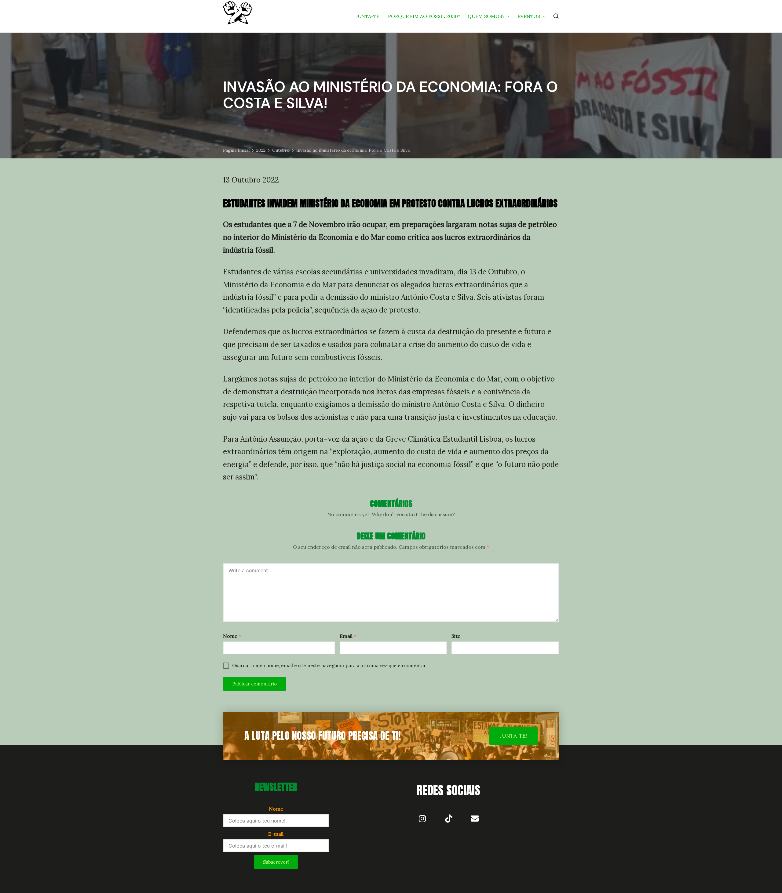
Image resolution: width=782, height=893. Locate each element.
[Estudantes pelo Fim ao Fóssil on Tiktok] (448, 818)
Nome (232, 636)
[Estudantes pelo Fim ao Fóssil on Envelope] (475, 818)
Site (455, 636)
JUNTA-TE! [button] (513, 735)
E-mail (275, 834)
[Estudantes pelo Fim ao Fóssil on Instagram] (422, 818)
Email (348, 636)
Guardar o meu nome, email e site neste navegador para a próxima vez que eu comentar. (329, 665)
